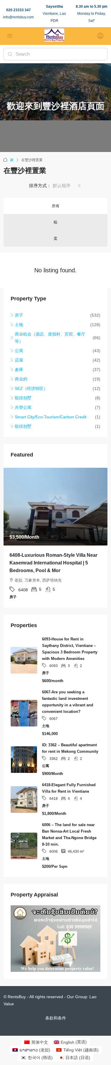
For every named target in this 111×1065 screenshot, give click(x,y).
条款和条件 (55, 1018)
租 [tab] (55, 222)
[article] (55, 538)
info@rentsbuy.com (18, 17)
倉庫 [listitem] (19, 369)
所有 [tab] (55, 206)
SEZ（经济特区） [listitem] (31, 388)
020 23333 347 (18, 10)
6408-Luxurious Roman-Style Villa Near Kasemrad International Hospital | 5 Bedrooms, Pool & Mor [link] (53, 563)
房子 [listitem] (19, 315)
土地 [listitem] (19, 324)
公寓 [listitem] (19, 350)
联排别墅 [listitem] (23, 398)
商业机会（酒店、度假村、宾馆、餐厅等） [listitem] (50, 338)
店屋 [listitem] (19, 360)
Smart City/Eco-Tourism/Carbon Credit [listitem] (50, 417)
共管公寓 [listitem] (23, 407)
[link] (55, 507)
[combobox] (67, 185)
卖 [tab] (55, 238)
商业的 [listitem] (21, 379)
